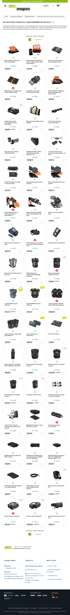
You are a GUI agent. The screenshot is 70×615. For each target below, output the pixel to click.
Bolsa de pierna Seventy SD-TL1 (56, 486)
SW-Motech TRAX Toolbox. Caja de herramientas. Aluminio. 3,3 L (34, 153)
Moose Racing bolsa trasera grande (56, 182)
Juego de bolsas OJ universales (32, 334)
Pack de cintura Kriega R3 (11, 516)
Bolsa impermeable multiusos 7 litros (54, 273)
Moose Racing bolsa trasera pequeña (34, 182)
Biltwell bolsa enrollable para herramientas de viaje (12, 91)
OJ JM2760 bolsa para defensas (11, 304)
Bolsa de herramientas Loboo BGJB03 (35, 122)
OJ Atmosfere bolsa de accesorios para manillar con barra (56, 153)
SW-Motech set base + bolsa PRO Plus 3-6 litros (34, 425)
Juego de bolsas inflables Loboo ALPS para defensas (56, 304)
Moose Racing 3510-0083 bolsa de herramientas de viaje (33, 214)
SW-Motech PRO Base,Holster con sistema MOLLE (13, 486)
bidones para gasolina (45, 29)
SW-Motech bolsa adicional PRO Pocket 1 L (12, 456)
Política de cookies (43, 608)
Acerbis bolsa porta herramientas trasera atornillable (10, 123)
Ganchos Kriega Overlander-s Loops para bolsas (56, 395)
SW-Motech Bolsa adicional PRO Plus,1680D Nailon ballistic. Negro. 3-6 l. (56, 457)
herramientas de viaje (11, 29)
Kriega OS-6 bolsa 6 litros (33, 394)
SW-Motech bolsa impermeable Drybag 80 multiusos (33, 274)
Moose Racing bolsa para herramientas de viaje (55, 61)
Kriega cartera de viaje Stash (56, 243)
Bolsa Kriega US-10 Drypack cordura (56, 365)
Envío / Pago (52, 566)
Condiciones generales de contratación (18, 608)
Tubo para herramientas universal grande (11, 152)
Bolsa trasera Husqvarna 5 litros (12, 243)
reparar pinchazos (23, 29)
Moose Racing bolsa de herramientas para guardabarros (11, 214)
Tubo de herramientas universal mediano (54, 122)
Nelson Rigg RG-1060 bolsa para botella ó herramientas (12, 365)
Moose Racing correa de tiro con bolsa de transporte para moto (34, 244)
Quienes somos (11, 568)
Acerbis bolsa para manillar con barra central (12, 182)
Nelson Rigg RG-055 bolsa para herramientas (12, 61)
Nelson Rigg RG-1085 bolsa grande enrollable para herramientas (56, 92)
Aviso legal (34, 608)
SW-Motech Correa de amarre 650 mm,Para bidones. (32, 487)
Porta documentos (53, 334)
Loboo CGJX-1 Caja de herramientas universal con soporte (12, 426)
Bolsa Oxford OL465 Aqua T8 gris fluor (12, 273)
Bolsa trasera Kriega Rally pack (55, 213)
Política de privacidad (56, 608)
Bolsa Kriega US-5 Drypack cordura (12, 395)
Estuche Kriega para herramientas (54, 425)
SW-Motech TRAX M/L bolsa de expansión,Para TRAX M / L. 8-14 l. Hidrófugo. (34, 457)
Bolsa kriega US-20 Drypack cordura (34, 365)
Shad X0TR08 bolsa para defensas (33, 304)
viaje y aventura (33, 29)
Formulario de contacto (35, 566)
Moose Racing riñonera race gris (56, 516)
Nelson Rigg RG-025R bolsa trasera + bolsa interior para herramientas (34, 62)
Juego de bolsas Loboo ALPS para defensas (13, 334)
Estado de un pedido (55, 579)
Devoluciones (52, 575)
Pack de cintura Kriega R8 (33, 516)
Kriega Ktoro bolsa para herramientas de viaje (33, 91)
